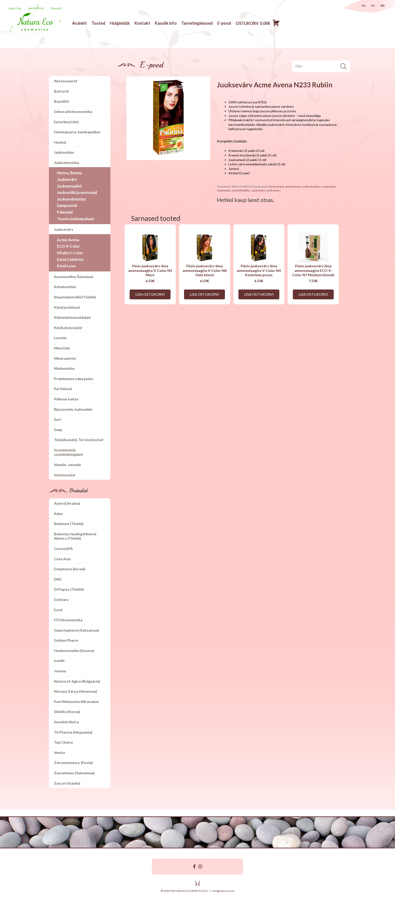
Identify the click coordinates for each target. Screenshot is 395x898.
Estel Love (66, 265)
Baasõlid (61, 101)
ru (363, 5)
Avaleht (79, 23)
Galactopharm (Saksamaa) (76, 630)
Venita (59, 752)
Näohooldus (64, 368)
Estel (58, 610)
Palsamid (65, 212)
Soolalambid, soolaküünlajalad (68, 452)
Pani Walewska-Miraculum (76, 701)
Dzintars (61, 599)
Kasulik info (166, 23)
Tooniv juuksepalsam (75, 218)
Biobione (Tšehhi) (68, 523)
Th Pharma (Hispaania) (73, 732)
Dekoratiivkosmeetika (73, 111)
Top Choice (63, 742)
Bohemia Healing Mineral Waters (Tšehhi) (75, 536)
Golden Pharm (66, 640)
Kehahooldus (65, 286)
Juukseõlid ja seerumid (77, 192)
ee (373, 5)
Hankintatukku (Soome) (74, 650)
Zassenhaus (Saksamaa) (74, 773)
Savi (57, 419)
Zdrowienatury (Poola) (73, 762)
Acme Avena (68, 239)
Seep (58, 429)
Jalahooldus (64, 152)
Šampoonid (67, 205)
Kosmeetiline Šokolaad (73, 276)
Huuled (60, 142)
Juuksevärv (67, 179)
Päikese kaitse (66, 399)
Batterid (61, 91)
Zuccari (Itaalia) (67, 783)
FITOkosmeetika (68, 620)
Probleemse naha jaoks (73, 378)
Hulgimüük (120, 23)
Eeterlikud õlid (66, 122)
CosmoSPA (63, 548)
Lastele (60, 337)
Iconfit (59, 660)
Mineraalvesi (65, 358)
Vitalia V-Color (70, 252)
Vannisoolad (64, 475)
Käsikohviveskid (68, 327)
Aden (58, 513)
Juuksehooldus (66, 162)
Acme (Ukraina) (67, 503)
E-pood (224, 23)
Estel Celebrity (70, 259)
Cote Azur (62, 559)
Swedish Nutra (66, 722)
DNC (58, 579)
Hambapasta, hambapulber (77, 132)
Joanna (60, 671)
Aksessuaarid (65, 81)
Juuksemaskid (69, 186)
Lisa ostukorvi (150, 294)
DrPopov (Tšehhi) (69, 589)
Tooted (98, 23)
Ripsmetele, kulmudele (73, 409)
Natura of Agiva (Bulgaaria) (77, 681)
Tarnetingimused (197, 23)
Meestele (62, 348)
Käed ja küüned (67, 307)
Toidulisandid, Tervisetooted (78, 439)
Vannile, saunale (67, 464)
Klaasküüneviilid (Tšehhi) (75, 297)
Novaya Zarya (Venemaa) (75, 691)
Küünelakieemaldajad (72, 317)
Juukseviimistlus (71, 199)
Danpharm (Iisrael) (69, 569)
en (382, 5)
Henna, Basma (69, 172)
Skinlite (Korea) (67, 711)
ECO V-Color (68, 246)
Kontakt (142, 23)
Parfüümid (63, 388)
